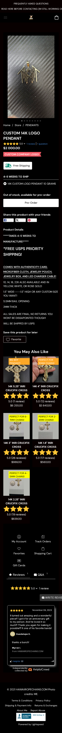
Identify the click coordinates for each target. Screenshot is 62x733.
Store (18, 125)
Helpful (16, 661)
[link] (31, 9)
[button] (31, 17)
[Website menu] (5, 17)
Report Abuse (38, 710)
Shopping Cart (43, 553)
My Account (19, 541)
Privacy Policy (43, 700)
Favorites (19, 553)
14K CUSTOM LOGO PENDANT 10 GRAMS (32, 183)
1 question (42, 143)
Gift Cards (19, 565)
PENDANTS (32, 125)
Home (6, 125)
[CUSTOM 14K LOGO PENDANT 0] (31, 77)
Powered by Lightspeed (31, 724)
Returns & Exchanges (46, 705)
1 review (31, 143)
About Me (22, 710)
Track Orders (43, 541)
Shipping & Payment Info (18, 705)
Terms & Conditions (22, 700)
